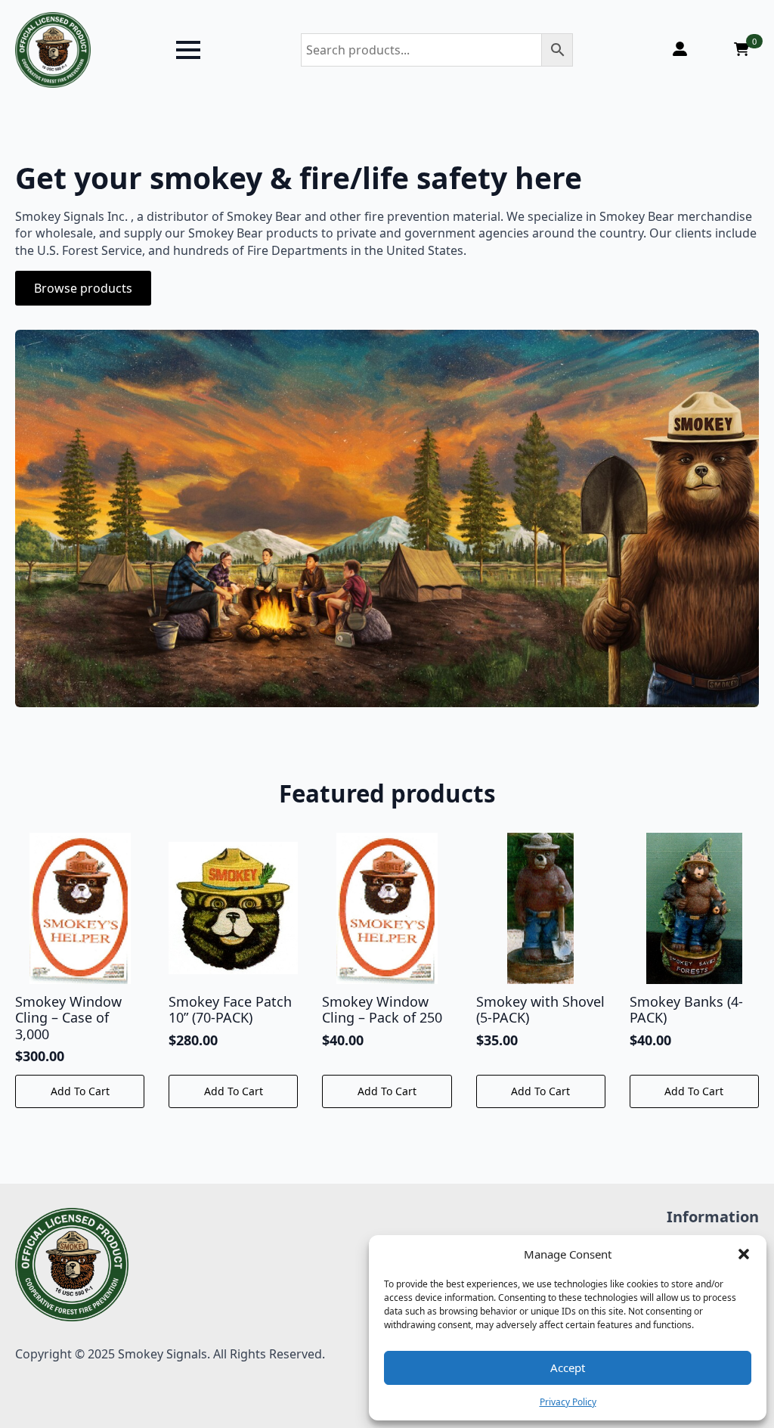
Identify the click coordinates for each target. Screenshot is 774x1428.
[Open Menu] (188, 50)
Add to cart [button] (80, 1091)
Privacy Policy (568, 1401)
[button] (743, 1254)
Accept (567, 1367)
